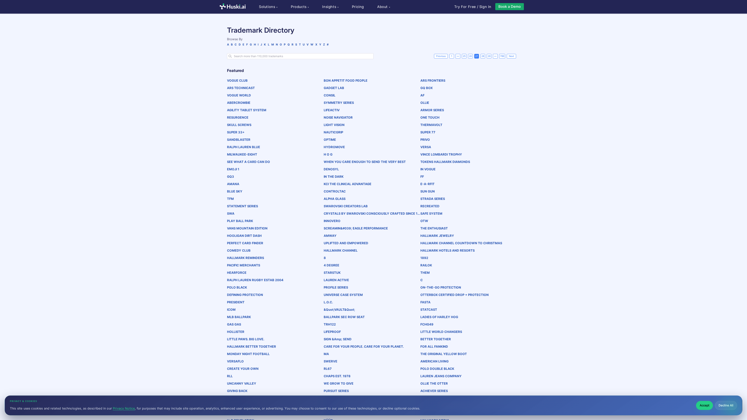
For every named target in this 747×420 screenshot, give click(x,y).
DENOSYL (331, 169)
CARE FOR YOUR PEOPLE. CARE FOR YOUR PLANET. (364, 346)
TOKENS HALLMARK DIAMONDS (445, 162)
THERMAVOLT (431, 125)
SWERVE (330, 361)
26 (470, 56)
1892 (424, 258)
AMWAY (330, 235)
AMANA (233, 184)
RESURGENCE (237, 117)
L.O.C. (328, 302)
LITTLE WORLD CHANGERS (441, 331)
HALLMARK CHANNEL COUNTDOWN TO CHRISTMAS (461, 243)
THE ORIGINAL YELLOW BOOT (443, 354)
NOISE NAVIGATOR (338, 117)
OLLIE (424, 102)
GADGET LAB (334, 88)
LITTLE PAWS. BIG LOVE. (245, 339)
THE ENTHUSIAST (434, 228)
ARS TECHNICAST (241, 88)
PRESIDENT (236, 302)
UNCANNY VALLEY (241, 383)
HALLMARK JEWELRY (437, 235)
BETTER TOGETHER (435, 339)
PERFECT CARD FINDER (245, 243)
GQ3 (230, 176)
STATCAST (428, 309)
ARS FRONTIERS (432, 80)
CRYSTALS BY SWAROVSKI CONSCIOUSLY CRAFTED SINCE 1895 (372, 213)
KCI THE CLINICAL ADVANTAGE (347, 184)
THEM (425, 272)
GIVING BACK (237, 391)
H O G (328, 154)
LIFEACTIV (332, 110)
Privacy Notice (124, 408)
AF (422, 95)
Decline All (726, 405)
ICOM (231, 309)
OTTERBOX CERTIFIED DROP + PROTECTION (454, 295)
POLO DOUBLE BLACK (437, 368)
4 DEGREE (331, 265)
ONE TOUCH (429, 117)
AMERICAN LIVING (434, 361)
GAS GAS (234, 324)
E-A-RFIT (427, 184)
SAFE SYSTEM (431, 213)
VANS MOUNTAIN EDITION (247, 228)
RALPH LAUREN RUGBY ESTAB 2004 (255, 280)
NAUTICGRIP (333, 132)
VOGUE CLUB (237, 80)
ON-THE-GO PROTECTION (440, 287)
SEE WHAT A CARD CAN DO (248, 162)
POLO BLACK (237, 287)
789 (502, 56)
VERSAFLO (235, 361)
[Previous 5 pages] (458, 56)
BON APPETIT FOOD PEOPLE (345, 80)
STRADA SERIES (432, 198)
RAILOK (426, 265)
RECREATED (429, 206)
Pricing (358, 7)
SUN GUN (427, 191)
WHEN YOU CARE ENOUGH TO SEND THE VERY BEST (365, 162)
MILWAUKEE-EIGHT (242, 154)
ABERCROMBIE (238, 102)
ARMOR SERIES (432, 110)
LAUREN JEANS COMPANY (441, 376)
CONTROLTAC (335, 191)
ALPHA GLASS (334, 198)
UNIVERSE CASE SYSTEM (343, 295)
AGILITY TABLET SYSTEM (246, 110)
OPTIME (330, 139)
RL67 (328, 368)
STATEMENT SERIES (242, 206)
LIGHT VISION (334, 125)
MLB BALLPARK (239, 317)
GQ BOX (426, 88)
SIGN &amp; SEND (338, 339)
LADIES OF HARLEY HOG (439, 317)
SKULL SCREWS (239, 125)
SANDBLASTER (238, 139)
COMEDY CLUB (239, 250)
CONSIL (329, 95)
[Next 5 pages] (495, 56)
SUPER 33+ (236, 132)
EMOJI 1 (233, 169)
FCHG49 (426, 324)
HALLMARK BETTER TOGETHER (251, 346)
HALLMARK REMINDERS (245, 258)
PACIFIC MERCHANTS (243, 265)
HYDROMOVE (334, 147)
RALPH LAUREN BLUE (243, 147)
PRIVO (425, 139)
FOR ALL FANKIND (434, 346)
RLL (230, 376)
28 (482, 56)
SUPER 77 (427, 132)
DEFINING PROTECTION (245, 295)
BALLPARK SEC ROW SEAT (344, 317)
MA (326, 354)
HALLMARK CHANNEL (341, 250)
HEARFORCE (236, 272)
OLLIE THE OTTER (434, 383)
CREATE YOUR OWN (243, 368)
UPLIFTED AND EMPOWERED (346, 243)
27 (476, 56)
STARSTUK (332, 272)
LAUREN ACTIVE (336, 280)
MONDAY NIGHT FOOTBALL (248, 354)
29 (489, 56)
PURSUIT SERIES (336, 391)
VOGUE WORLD (239, 95)
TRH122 (330, 324)
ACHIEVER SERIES (434, 391)
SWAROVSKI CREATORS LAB (346, 206)
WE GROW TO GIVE (338, 383)
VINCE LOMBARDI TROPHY (441, 154)
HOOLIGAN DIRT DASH (244, 235)
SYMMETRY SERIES (339, 102)
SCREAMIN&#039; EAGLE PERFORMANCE (356, 228)
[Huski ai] (233, 7)
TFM (230, 198)
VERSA (425, 147)
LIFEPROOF (332, 331)
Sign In (485, 7)
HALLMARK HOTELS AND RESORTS (447, 250)
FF (422, 176)
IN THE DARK (334, 176)
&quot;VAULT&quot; (339, 309)
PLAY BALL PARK (240, 221)
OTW (424, 221)
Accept (704, 405)
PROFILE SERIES (336, 287)
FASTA (425, 302)
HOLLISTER (235, 331)
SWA (230, 213)
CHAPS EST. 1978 (337, 376)
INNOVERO (332, 221)
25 (464, 56)
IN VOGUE (428, 169)
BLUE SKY (234, 191)
